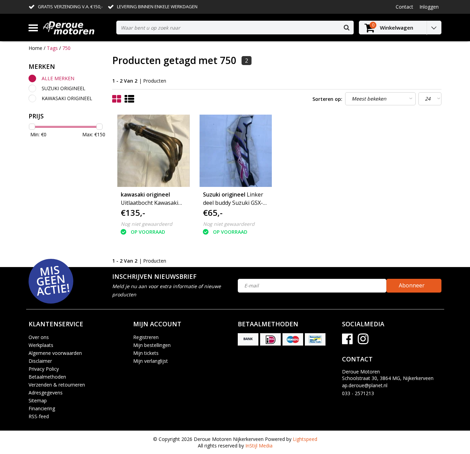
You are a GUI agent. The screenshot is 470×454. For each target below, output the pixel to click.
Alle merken (58, 78)
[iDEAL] (270, 339)
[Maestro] (292, 339)
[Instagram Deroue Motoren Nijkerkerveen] (363, 341)
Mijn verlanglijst (150, 361)
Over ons (39, 337)
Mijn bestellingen (152, 345)
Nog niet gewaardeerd (146, 224)
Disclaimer (40, 361)
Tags (52, 48)
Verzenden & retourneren (57, 384)
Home (35, 48)
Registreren (146, 337)
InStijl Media (259, 445)
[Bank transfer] (248, 339)
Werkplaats (41, 345)
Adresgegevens (46, 392)
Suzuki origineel (63, 88)
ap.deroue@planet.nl (364, 385)
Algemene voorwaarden (55, 353)
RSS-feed (39, 416)
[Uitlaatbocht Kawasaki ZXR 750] (153, 151)
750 (66, 48)
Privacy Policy (44, 369)
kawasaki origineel (67, 98)
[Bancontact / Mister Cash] (315, 339)
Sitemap (38, 400)
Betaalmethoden (47, 376)
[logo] (77, 27)
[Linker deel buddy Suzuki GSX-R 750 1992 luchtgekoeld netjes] (236, 151)
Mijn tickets (146, 353)
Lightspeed (305, 439)
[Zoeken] (346, 27)
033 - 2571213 (358, 393)
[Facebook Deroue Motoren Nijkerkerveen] (347, 341)
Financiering (42, 408)
